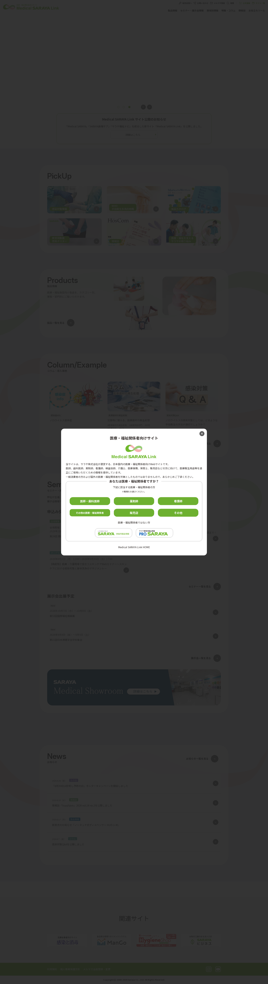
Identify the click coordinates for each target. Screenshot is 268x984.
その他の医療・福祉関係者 (90, 512)
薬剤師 (134, 501)
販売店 (134, 513)
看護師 (178, 501)
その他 (178, 513)
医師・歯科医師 (90, 501)
